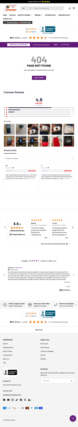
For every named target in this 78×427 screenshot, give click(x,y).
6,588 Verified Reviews (17, 230)
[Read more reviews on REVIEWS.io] (65, 290)
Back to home (39, 78)
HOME (5, 15)
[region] (39, 275)
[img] (17, 227)
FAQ (4, 363)
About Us (6, 359)
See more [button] (32, 178)
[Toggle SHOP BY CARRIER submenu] (32, 15)
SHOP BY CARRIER (24, 15)
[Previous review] (5, 227)
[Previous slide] (4, 180)
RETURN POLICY (50, 15)
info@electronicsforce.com (12, 395)
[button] (74, 8)
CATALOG (12, 15)
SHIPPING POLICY (64, 15)
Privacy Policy (7, 355)
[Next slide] (74, 180)
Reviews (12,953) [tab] (10, 150)
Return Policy (7, 351)
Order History (45, 347)
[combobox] (42, 8)
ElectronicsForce (11, 420)
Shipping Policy (8, 347)
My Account (44, 343)
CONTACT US (7, 19)
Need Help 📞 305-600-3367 (18, 44)
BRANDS (38, 15)
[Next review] (73, 227)
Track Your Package (47, 351)
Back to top (39, 330)
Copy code (65, 44)
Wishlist (43, 359)
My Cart (43, 355)
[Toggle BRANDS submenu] (42, 15)
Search (5, 343)
